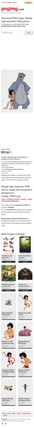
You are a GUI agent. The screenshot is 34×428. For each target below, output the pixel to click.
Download (8, 262)
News (13, 413)
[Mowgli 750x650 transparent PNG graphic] (25, 388)
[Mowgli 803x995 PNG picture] (25, 359)
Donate (19, 413)
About (3, 413)
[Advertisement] (17, 53)
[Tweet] (10, 152)
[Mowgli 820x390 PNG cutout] (8, 388)
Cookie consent (26, 413)
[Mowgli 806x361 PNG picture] (8, 302)
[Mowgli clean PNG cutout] (25, 302)
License (9, 413)
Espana (14, 2)
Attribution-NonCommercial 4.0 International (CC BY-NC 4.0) (14, 158)
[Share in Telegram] (5, 152)
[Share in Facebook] (2, 152)
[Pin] (8, 152)
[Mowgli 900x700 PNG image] (25, 331)
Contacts (5, 415)
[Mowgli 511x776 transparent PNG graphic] (8, 331)
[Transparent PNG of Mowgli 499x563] (8, 359)
